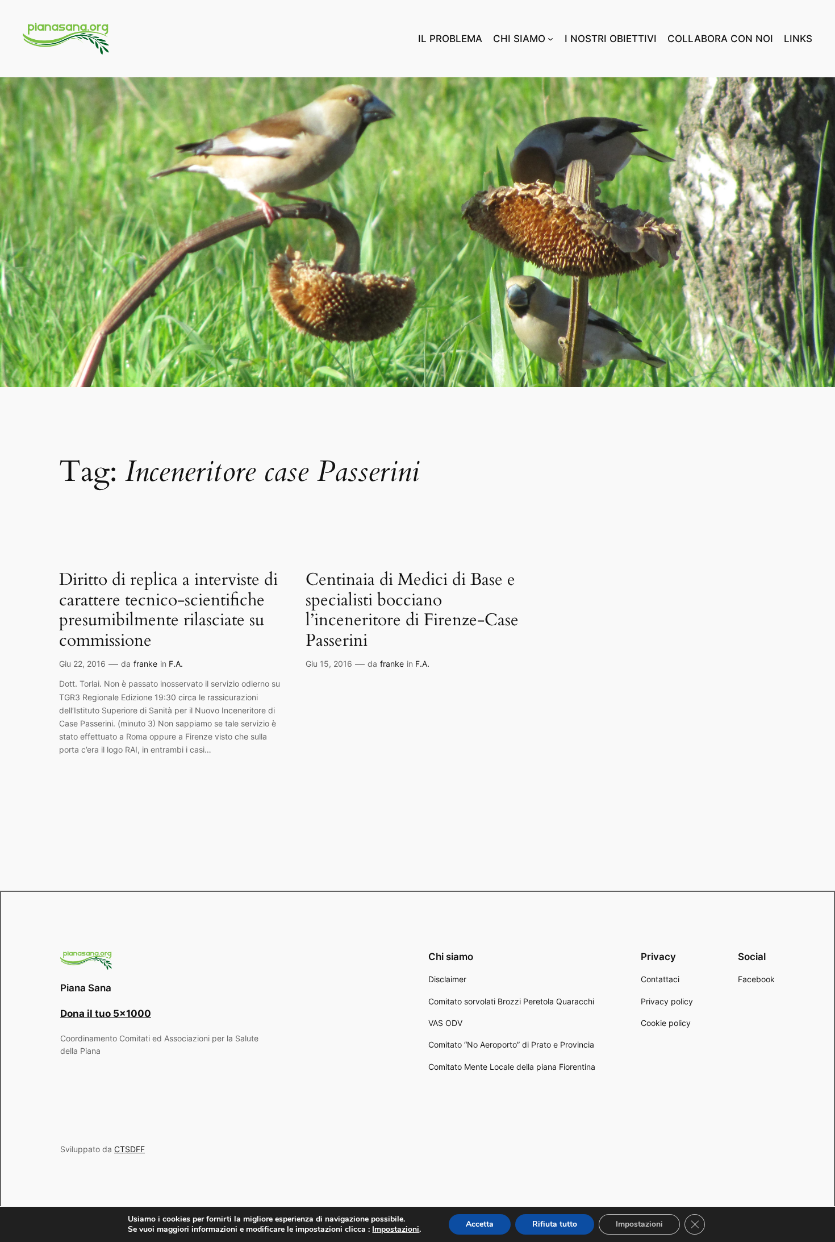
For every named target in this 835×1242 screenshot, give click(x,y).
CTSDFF (129, 1149)
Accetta (480, 1224)
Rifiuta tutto (554, 1224)
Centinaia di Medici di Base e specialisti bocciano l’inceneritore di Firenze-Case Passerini (412, 610)
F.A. (176, 663)
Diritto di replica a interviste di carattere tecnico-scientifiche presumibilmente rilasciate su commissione (168, 610)
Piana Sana (85, 988)
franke (145, 663)
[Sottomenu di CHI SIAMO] (550, 38)
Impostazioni (395, 1229)
